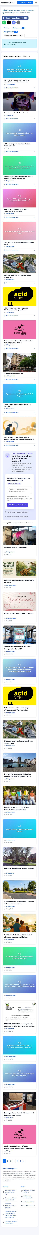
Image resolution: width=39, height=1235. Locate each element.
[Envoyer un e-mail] (14, 22)
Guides (5, 1186)
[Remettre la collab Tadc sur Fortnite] (19, 106)
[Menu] (36, 2)
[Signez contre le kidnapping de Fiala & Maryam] (19, 399)
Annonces (19, 28)
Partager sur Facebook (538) (16, 18)
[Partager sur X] (9, 22)
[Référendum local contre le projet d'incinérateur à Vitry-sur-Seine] (19, 302)
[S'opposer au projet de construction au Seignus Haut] (19, 269)
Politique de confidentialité (13, 35)
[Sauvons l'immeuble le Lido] (19, 367)
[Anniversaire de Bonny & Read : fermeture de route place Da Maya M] (19, 335)
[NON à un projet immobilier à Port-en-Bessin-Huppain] (19, 138)
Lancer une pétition (25, 2)
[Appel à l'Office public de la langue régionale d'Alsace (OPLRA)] (19, 204)
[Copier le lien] (18, 22)
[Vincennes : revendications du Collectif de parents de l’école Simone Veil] (19, 171)
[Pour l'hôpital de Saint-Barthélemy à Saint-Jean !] (19, 237)
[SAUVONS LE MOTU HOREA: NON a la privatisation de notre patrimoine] (19, 74)
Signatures (11, 32)
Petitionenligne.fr (8, 3)
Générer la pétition (19, 505)
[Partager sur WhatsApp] (4, 22)
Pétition (6, 28)
